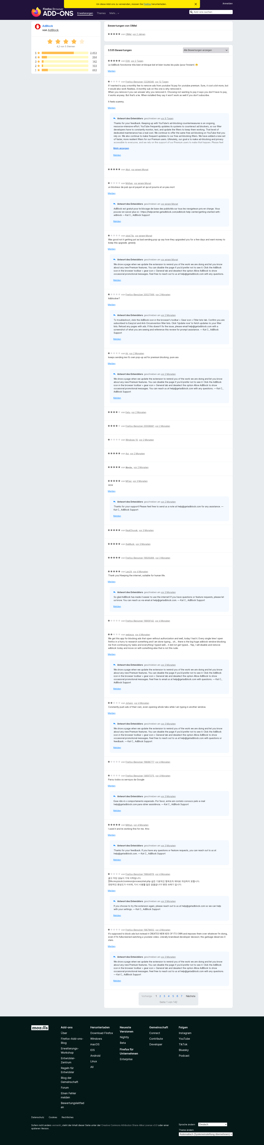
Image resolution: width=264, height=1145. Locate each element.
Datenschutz (37, 1117)
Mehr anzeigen (121, 148)
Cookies (53, 1117)
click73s (130, 235)
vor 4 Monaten (140, 571)
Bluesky (184, 1050)
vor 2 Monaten (163, 294)
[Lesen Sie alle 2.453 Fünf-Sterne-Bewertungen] (65, 53)
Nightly (124, 1037)
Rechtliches (67, 1117)
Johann (129, 703)
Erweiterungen (85, 13)
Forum (65, 1087)
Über (64, 1033)
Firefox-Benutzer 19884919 (140, 874)
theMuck (130, 544)
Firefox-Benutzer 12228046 (140, 81)
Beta (123, 1042)
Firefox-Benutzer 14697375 (140, 775)
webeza (130, 634)
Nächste (190, 996)
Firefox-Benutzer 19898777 (140, 762)
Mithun (129, 825)
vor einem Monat (139, 169)
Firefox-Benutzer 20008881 (140, 426)
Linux (93, 1061)
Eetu (128, 412)
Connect (154, 1033)
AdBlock (47, 26)
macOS (94, 1044)
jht (127, 353)
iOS (92, 1050)
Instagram (185, 1033)
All (92, 1067)
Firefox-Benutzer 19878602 (140, 930)
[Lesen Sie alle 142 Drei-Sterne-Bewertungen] (65, 61)
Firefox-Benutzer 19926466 (140, 558)
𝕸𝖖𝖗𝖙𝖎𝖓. (129, 467)
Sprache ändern (187, 1124)
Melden (112, 71)
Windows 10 (132, 439)
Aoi (127, 453)
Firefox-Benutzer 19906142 (140, 621)
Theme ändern (186, 1130)
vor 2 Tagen (137, 61)
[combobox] (211, 12)
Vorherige (146, 996)
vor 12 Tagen (162, 81)
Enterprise (126, 1059)
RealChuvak (132, 530)
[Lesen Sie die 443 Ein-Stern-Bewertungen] (65, 70)
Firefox (147, 4)
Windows (96, 1038)
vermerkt (56, 1125)
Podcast (184, 1055)
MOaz (129, 481)
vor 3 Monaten (140, 481)
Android (95, 1055)
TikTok (183, 1044)
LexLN (129, 571)
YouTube (184, 1038)
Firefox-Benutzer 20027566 (140, 294)
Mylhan (129, 183)
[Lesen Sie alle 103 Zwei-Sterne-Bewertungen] (65, 66)
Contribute (156, 1038)
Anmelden (228, 3)
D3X (128, 61)
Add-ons (67, 1027)
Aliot (128, 169)
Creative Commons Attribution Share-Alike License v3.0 (129, 1125)
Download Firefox (101, 1033)
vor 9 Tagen (167, 118)
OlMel (128, 34)
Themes (101, 13)
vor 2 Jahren (139, 34)
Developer (155, 1044)
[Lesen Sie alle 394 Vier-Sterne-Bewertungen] (65, 57)
